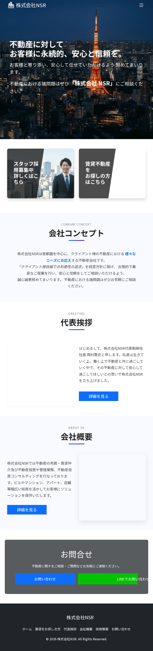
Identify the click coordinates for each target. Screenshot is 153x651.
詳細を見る (99, 396)
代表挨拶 (70, 629)
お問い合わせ (45, 578)
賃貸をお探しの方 (48, 629)
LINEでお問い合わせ (127, 578)
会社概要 (86, 629)
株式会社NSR (31, 5)
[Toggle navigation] (141, 5)
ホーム (27, 629)
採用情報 (102, 629)
